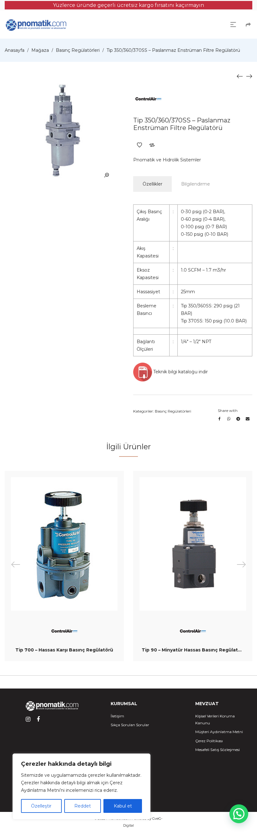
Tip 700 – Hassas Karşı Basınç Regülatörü (64, 650)
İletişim (117, 716)
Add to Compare (152, 145)
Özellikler (152, 184)
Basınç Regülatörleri (78, 50)
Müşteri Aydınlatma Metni (219, 731)
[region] (81, 786)
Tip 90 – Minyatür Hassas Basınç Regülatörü (194, 650)
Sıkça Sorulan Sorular (130, 724)
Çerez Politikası (209, 740)
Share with (228, 410)
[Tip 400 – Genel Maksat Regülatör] (249, 76)
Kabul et (123, 806)
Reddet (82, 806)
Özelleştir (41, 806)
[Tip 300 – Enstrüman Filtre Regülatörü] (240, 76)
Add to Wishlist (139, 145)
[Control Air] (148, 99)
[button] (238, 813)
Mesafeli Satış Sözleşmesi (217, 749)
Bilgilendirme (195, 184)
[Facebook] (38, 719)
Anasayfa (14, 50)
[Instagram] (28, 719)
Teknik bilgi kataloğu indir (180, 372)
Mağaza (40, 50)
